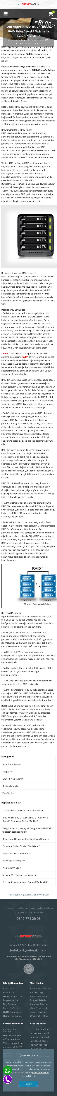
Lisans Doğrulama (12, 1008)
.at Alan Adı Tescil (39, 1041)
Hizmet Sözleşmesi (12, 1016)
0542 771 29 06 (29, 918)
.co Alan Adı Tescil (39, 1045)
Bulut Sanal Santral (34, 40)
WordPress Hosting (39, 1008)
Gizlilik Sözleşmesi (12, 1012)
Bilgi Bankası (9, 1004)
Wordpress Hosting (39, 996)
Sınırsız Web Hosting (40, 988)
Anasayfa (11, 40)
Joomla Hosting (38, 1012)
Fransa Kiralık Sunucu (13, 1035)
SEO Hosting (36, 992)
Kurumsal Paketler (39, 1004)
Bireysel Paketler (38, 1000)
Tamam (28, 1083)
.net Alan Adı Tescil (39, 1033)
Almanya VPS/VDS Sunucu (12, 1048)
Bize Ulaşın (8, 988)
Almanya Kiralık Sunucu (11, 1030)
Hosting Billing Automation (23, 894)
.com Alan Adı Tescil (40, 1029)
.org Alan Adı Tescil (39, 1037)
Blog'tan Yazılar (11, 1000)
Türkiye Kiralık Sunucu (14, 1043)
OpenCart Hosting (39, 1016)
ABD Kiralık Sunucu (12, 1039)
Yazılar (21, 40)
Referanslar (9, 992)
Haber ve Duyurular (12, 996)
